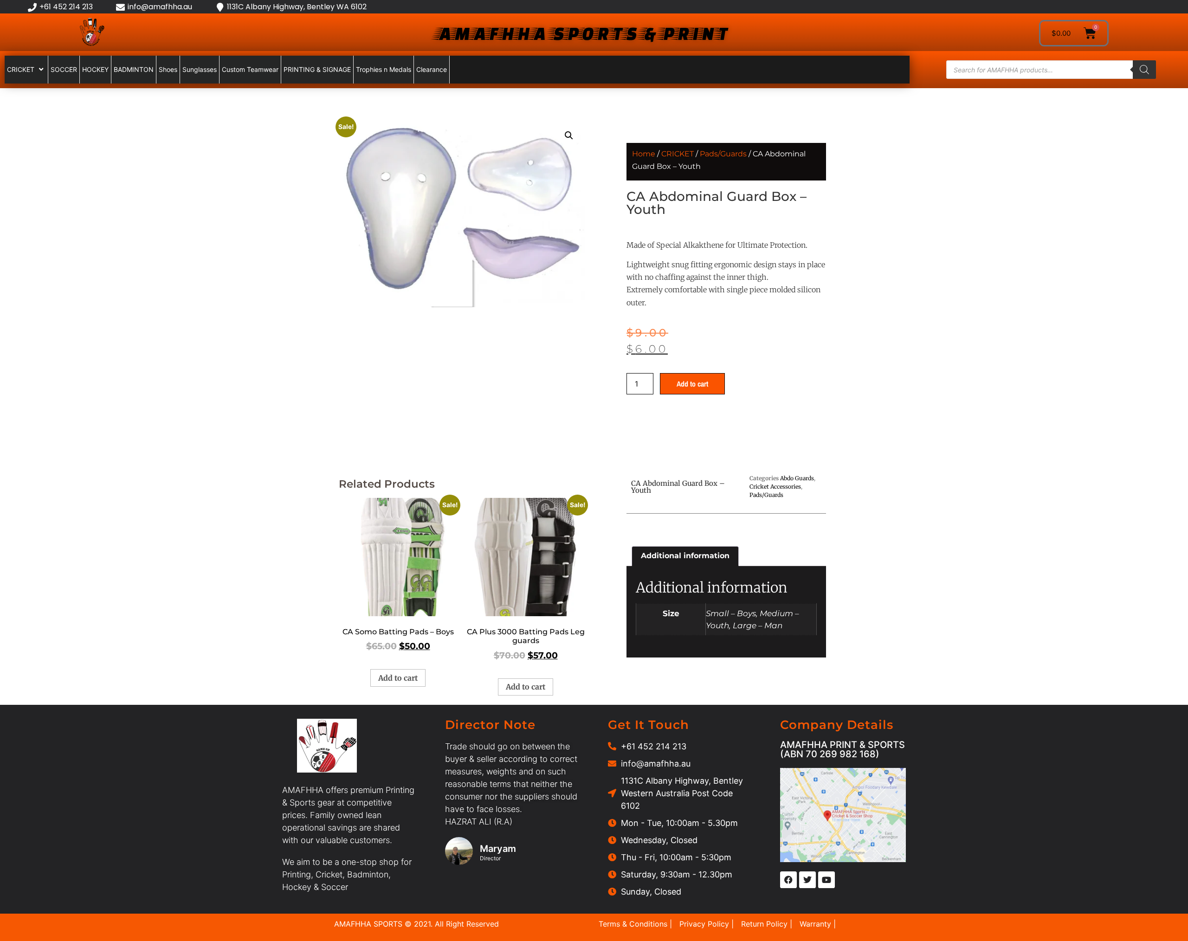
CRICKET (20, 69)
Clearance (431, 69)
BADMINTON (134, 69)
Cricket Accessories (775, 486)
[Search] (1144, 69)
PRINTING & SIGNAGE (317, 69)
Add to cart (692, 384)
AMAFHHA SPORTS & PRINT (581, 33)
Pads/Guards (723, 153)
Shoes (168, 69)
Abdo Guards (797, 478)
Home (643, 153)
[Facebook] (788, 879)
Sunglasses (199, 69)
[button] (569, 135)
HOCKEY (95, 69)
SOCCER (64, 69)
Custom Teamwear (250, 69)
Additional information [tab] (685, 555)
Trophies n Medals (383, 69)
